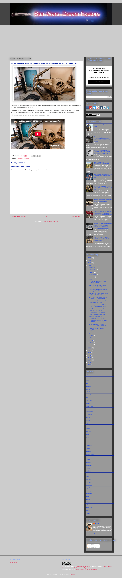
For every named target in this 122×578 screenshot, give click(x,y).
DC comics (89, 414)
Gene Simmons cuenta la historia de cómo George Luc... (98, 309)
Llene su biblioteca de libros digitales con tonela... (96, 329)
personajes (89, 465)
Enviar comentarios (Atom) (50, 221)
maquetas (20, 158)
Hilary (97, 523)
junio (90, 333)
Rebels (88, 468)
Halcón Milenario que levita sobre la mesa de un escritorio (103, 200)
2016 (89, 362)
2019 (89, 355)
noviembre (92, 269)
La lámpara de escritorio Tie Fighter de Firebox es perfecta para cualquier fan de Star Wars (102, 152)
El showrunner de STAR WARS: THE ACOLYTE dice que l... (98, 297)
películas (88, 462)
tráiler (87, 496)
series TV (88, 476)
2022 (89, 348)
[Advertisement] (61, 41)
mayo (91, 335)
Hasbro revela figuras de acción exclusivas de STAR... (97, 301)
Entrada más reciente (18, 216)
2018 (89, 357)
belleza (88, 389)
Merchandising (90, 454)
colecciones (89, 400)
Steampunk (89, 485)
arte (87, 383)
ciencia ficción (90, 395)
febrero (91, 342)
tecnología (89, 493)
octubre (91, 272)
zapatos (88, 513)
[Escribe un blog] (34, 156)
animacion (89, 375)
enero (91, 345)
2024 (89, 262)
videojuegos (89, 507)
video (87, 505)
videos (88, 510)
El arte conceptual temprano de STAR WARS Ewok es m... (97, 282)
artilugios (88, 386)
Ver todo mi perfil (90, 534)
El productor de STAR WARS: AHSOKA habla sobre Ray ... (97, 313)
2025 (89, 260)
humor (87, 434)
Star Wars (26, 158)
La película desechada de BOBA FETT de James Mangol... (98, 321)
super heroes (89, 488)
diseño (88, 417)
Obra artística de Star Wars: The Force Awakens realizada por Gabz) (103, 175)
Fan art (88, 423)
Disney (88, 420)
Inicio (48, 216)
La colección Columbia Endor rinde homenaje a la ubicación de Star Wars (103, 187)
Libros (87, 440)
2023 (89, 265)
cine (87, 397)
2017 (89, 360)
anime (87, 380)
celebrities (89, 392)
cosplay (88, 409)
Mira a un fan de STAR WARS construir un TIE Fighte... (97, 286)
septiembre (92, 274)
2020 (89, 353)
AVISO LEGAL (14, 562)
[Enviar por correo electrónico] (32, 156)
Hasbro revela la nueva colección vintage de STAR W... (98, 290)
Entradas (91, 544)
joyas (87, 437)
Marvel (88, 448)
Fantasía (88, 431)
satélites (88, 471)
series (87, 474)
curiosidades (89, 411)
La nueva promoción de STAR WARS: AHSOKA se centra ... (98, 305)
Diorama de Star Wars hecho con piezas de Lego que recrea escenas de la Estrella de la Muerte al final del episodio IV (103, 226)
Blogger (73, 574)
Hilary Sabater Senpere (83, 566)
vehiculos (88, 502)
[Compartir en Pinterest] (40, 156)
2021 (89, 350)
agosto (91, 277)
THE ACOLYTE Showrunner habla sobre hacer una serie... (98, 293)
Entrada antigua (76, 216)
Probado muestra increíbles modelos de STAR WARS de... (98, 325)
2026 (89, 258)
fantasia (88, 428)
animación (89, 378)
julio (90, 279)
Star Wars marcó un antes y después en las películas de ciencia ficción (101, 238)
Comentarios (92, 547)
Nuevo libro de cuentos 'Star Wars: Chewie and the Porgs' (102, 163)
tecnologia (89, 491)
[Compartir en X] (36, 156)
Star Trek (88, 479)
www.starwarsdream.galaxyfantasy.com (86, 569)
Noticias (88, 459)
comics (88, 403)
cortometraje (89, 406)
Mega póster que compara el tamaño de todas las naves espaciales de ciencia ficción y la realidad (103, 139)
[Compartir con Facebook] (38, 156)
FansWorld (89, 426)
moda (87, 457)
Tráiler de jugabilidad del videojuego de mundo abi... (97, 317)
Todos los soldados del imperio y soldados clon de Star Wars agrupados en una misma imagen (103, 213)
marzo (91, 340)
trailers (88, 499)
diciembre (92, 267)
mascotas (88, 451)
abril (90, 337)
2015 (89, 365)
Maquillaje (89, 445)
